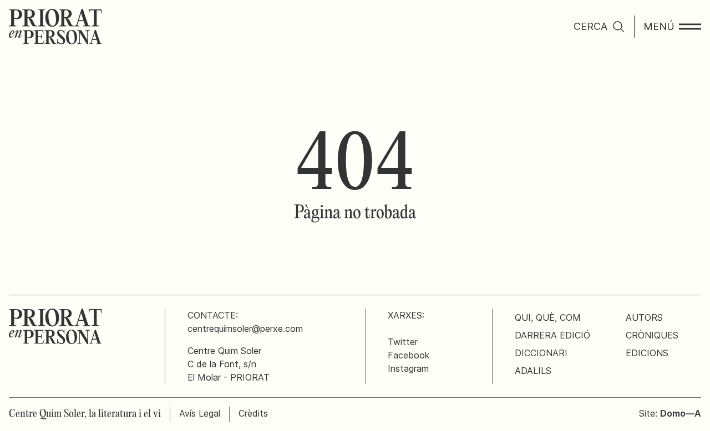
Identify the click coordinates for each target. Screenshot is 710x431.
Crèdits (253, 413)
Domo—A (680, 413)
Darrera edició (552, 335)
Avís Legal (199, 413)
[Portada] (55, 27)
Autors (644, 317)
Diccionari (541, 352)
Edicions (647, 352)
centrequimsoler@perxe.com (245, 328)
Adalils (533, 370)
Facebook (408, 355)
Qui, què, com (548, 317)
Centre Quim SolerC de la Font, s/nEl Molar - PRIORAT (228, 364)
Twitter (403, 341)
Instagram (408, 368)
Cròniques (652, 335)
